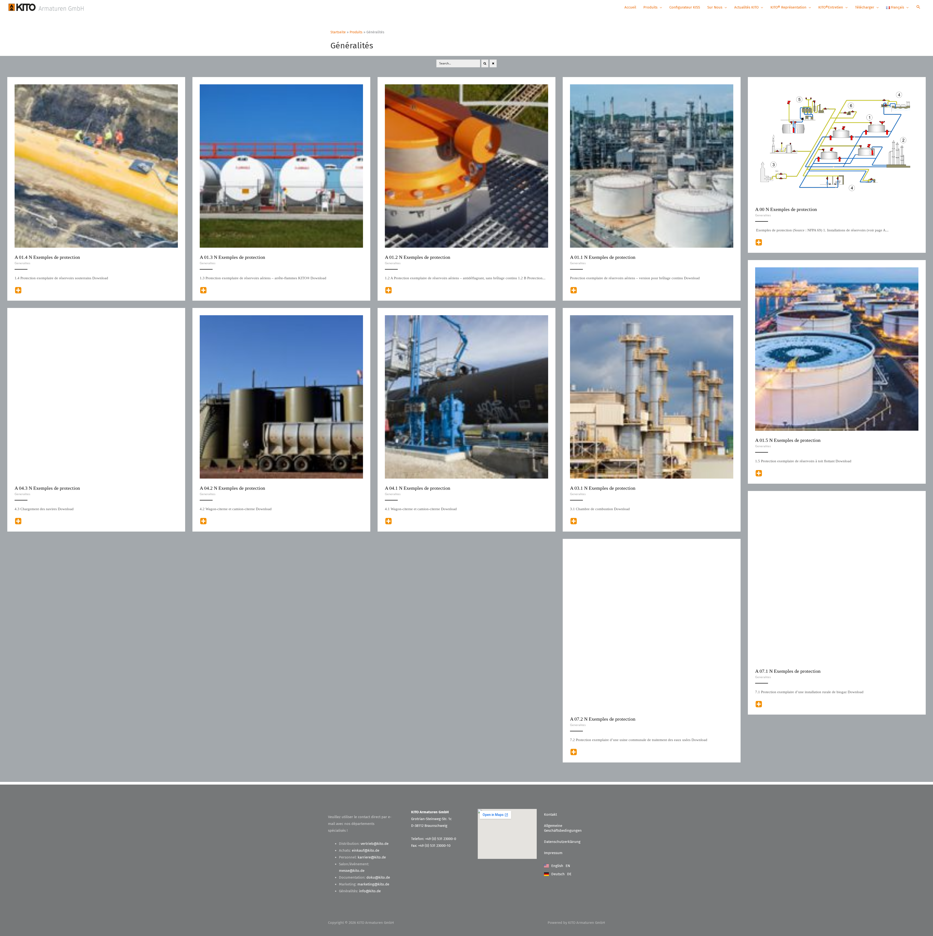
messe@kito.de (351, 870)
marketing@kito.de (373, 884)
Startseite (338, 32)
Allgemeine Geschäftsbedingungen (563, 828)
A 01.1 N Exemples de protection (602, 257)
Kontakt (550, 814)
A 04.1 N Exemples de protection (417, 488)
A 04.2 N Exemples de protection (232, 488)
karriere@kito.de (372, 857)
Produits (356, 32)
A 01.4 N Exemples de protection (47, 257)
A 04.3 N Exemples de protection (47, 488)
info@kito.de (370, 891)
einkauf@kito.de (365, 850)
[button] (918, 7)
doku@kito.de (378, 877)
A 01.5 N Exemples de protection (788, 440)
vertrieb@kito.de (375, 843)
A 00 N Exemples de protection (786, 209)
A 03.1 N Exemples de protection (602, 488)
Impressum (553, 853)
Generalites (763, 215)
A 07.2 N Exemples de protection (602, 719)
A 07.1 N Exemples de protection (788, 671)
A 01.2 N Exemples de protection (417, 257)
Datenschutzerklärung (562, 842)
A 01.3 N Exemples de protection (232, 257)
